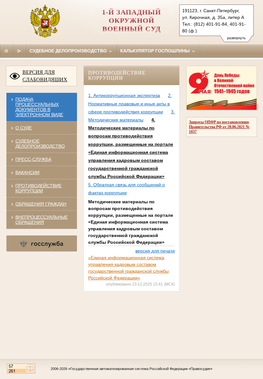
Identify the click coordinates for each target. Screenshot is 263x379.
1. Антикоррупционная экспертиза (124, 95)
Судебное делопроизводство (69, 50)
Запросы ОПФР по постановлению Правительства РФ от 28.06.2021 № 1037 (219, 127)
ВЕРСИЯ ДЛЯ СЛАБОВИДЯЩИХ (44, 75)
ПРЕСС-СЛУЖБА (33, 159)
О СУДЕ (23, 127)
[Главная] (6, 50)
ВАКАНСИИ (27, 172)
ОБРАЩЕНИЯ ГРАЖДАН (40, 204)
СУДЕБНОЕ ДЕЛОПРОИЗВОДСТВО (40, 143)
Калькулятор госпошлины (155, 50)
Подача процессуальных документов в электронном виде (39, 107)
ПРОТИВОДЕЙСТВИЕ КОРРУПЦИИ (38, 188)
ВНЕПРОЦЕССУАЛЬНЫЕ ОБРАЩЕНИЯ (41, 220)
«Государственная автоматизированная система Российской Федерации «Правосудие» (140, 369)
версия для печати (155, 250)
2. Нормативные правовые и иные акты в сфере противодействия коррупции (130, 103)
